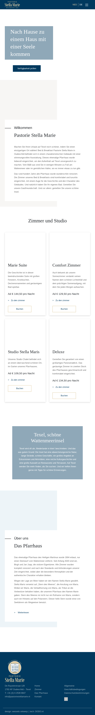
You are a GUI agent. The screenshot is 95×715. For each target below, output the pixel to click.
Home (37, 686)
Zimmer (38, 689)
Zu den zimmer (18, 300)
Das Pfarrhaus (41, 693)
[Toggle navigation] (86, 4)
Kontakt (38, 696)
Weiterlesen (23, 612)
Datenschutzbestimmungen (76, 693)
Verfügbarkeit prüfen (26, 68)
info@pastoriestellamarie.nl (17, 696)
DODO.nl (39, 711)
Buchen (19, 309)
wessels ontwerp (20, 711)
